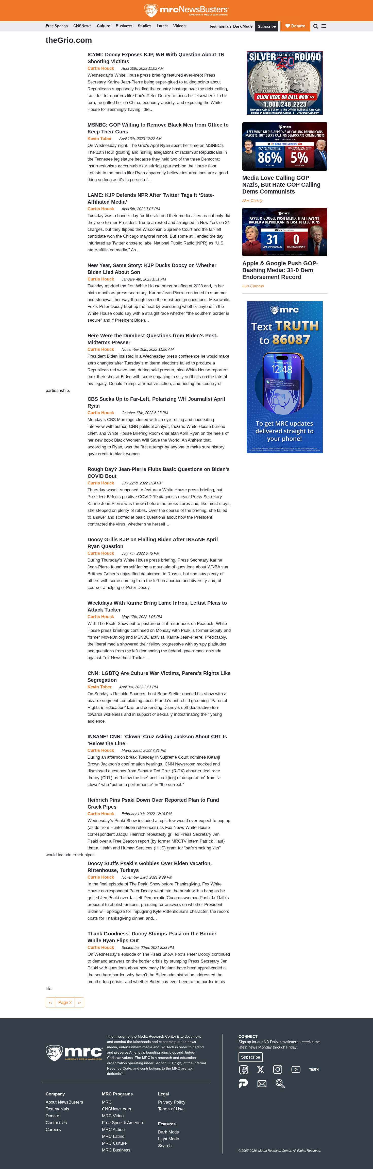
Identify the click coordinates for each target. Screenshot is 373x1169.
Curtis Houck (101, 68)
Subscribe (267, 26)
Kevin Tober (100, 138)
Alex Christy (252, 200)
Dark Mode (242, 26)
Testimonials (220, 26)
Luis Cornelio (253, 286)
